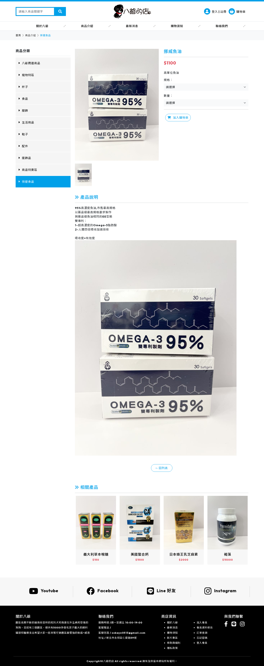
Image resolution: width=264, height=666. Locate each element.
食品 (25, 99)
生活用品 (28, 122)
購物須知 (172, 632)
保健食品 (28, 181)
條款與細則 (173, 642)
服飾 (25, 110)
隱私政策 (172, 648)
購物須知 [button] (177, 26)
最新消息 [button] (132, 26)
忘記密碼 (202, 637)
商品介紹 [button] (87, 26)
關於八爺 (172, 622)
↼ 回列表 (162, 468)
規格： (168, 80)
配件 (25, 146)
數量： (168, 95)
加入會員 (202, 622)
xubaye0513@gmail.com (128, 632)
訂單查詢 (202, 632)
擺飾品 (26, 158)
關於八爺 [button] (42, 26)
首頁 (18, 35)
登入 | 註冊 (219, 11)
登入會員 (202, 642)
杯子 (25, 87)
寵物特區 (28, 75)
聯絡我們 (222, 26)
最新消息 (172, 627)
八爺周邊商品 (31, 63)
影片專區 (172, 637)
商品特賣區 (29, 170)
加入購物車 (180, 117)
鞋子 (25, 134)
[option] (117, 105)
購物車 (241, 11)
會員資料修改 (205, 627)
